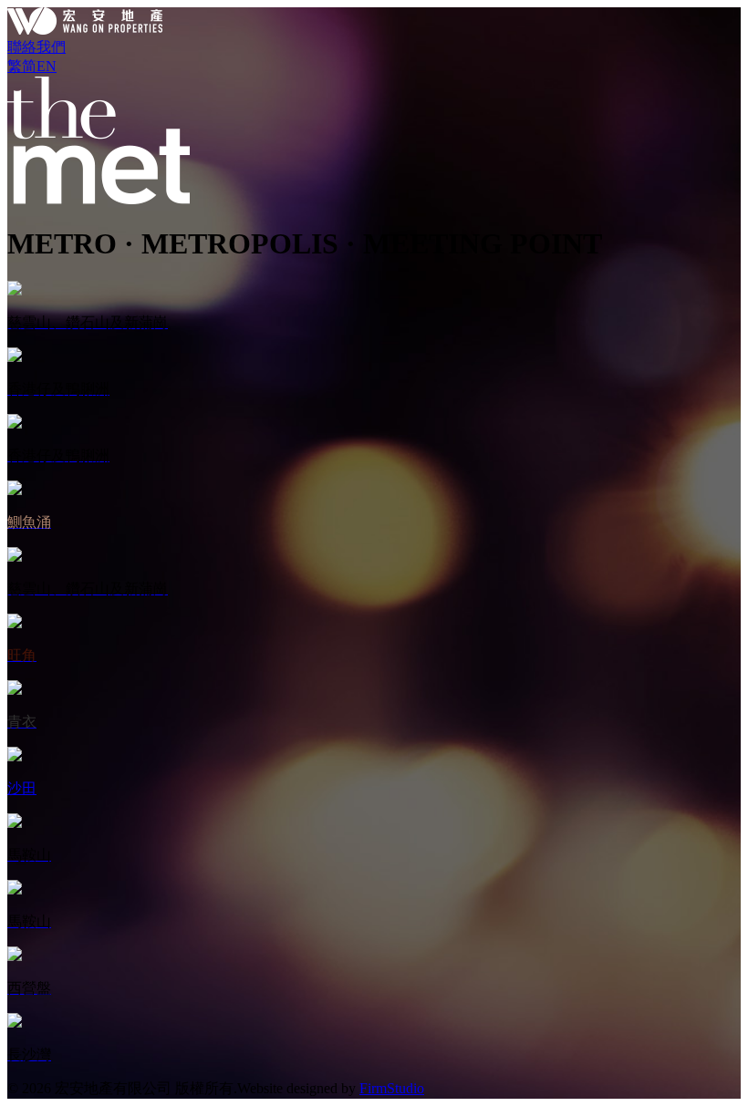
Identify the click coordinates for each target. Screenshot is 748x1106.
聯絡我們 (36, 47)
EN (46, 66)
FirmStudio (391, 1088)
